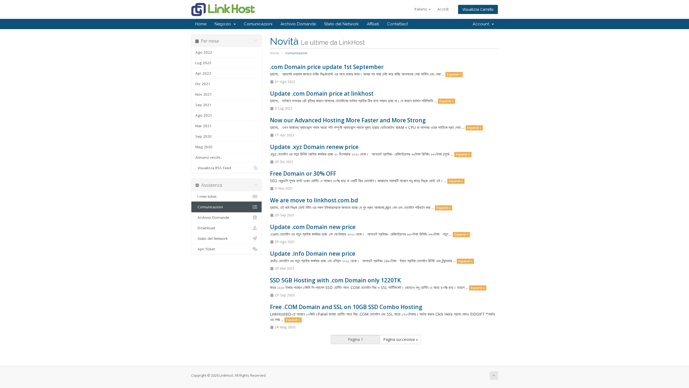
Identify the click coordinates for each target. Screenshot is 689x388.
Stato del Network (341, 24)
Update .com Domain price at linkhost (322, 93)
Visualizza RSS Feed (213, 167)
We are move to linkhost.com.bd (314, 200)
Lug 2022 (203, 62)
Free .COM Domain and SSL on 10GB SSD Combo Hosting (346, 307)
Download (205, 228)
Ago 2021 (203, 115)
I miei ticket (205, 196)
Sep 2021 (203, 104)
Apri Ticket (205, 249)
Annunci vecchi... (209, 157)
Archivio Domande (298, 24)
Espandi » (454, 74)
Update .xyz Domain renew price (314, 147)
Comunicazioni (258, 24)
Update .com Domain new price (313, 227)
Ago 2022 (203, 52)
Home (200, 24)
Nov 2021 (203, 94)
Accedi (443, 9)
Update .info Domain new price (312, 253)
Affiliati (373, 24)
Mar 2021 (203, 125)
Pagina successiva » (400, 339)
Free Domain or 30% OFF (303, 173)
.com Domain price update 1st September (327, 67)
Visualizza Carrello (478, 9)
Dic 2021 (202, 83)
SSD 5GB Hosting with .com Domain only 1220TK (335, 280)
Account (482, 24)
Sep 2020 (203, 136)
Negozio (224, 24)
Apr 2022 (203, 73)
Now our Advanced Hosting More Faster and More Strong (348, 120)
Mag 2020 (203, 146)
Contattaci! (397, 24)
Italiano (421, 9)
